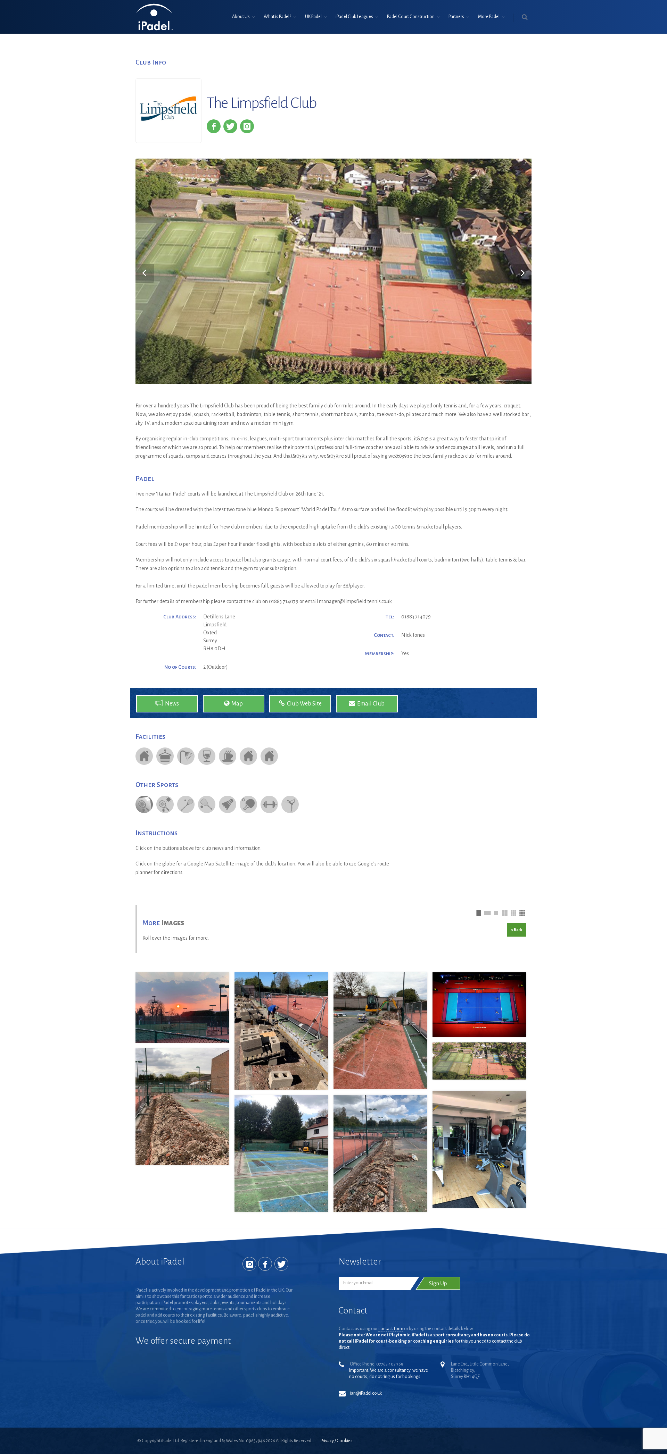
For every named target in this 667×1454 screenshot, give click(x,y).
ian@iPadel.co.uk (366, 1393)
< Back (516, 930)
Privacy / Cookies (337, 1440)
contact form (390, 1328)
